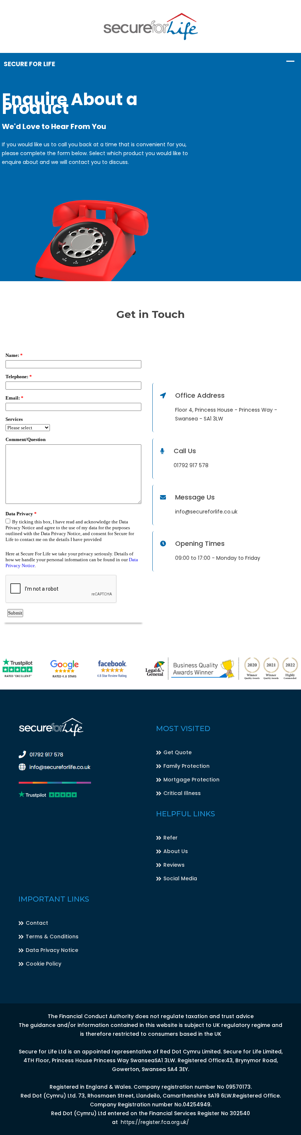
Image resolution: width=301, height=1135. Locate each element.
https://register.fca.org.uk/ (155, 1122)
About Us (175, 851)
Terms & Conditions (52, 936)
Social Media (180, 878)
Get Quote (177, 752)
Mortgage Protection (191, 779)
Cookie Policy (43, 963)
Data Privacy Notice (52, 950)
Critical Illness (182, 793)
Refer (170, 837)
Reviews (174, 865)
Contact (37, 923)
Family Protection (186, 766)
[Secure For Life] (151, 26)
